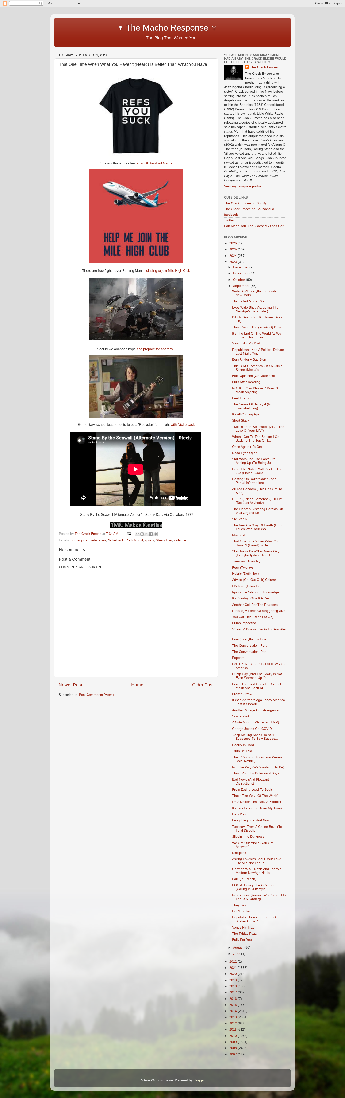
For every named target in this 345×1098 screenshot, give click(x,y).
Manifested (240, 535)
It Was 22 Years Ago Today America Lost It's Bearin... (258, 702)
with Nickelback (183, 424)
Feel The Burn (242, 398)
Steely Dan (164, 540)
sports (149, 540)
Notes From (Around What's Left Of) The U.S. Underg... (259, 897)
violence (180, 540)
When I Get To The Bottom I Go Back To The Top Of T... (255, 438)
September (241, 286)
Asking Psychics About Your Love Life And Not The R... (256, 860)
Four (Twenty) (242, 567)
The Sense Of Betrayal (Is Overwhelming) (251, 406)
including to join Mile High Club (167, 271)
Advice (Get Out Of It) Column (254, 580)
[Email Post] (129, 533)
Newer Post (70, 684)
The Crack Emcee (264, 67)
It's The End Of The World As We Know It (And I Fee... (256, 335)
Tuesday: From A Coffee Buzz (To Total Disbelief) (257, 828)
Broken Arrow (242, 694)
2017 (233, 992)
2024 (233, 256)
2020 (233, 974)
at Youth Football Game (154, 163)
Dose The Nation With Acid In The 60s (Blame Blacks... (257, 471)
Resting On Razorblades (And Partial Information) (254, 481)
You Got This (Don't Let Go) (252, 617)
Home (137, 684)
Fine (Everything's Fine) (250, 639)
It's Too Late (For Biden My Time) (257, 808)
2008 (233, 1048)
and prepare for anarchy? (156, 349)
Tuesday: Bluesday (246, 561)
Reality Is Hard (243, 745)
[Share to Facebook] (151, 534)
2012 (233, 1023)
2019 (233, 980)
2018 (233, 986)
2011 (233, 1029)
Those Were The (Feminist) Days (257, 327)
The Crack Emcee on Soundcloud (249, 209)
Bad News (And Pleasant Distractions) (250, 781)
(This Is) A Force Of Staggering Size (258, 611)
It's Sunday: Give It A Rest (251, 598)
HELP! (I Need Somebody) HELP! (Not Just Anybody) (257, 500)
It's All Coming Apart (247, 414)
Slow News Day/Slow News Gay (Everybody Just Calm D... (255, 553)
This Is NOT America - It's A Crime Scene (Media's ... (257, 367)
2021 (233, 967)
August (238, 947)
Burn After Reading (246, 382)
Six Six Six (239, 519)
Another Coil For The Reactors (255, 604)
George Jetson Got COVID (252, 729)
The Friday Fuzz (244, 933)
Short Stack (240, 420)
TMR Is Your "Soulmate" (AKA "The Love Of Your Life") (258, 428)
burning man (80, 540)
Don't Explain (242, 911)
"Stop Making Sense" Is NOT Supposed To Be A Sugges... (255, 736)
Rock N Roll (134, 540)
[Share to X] (146, 534)
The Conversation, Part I (250, 651)
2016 (233, 998)
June (237, 954)
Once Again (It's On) (247, 447)
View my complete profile (242, 186)
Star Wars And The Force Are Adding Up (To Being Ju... (254, 461)
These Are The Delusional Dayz (255, 773)
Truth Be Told (242, 751)
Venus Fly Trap (243, 927)
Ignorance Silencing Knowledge (255, 592)
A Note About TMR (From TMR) (255, 722)
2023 (233, 262)
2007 (233, 1054)
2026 (233, 243)
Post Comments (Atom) (96, 694)
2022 (233, 961)
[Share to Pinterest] (155, 534)
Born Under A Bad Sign (249, 359)
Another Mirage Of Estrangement (256, 710)
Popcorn (238, 658)
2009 (233, 1042)
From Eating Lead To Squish (253, 789)
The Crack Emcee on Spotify (245, 203)
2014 (233, 1011)
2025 (233, 249)
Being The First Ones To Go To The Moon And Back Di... (258, 686)
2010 (233, 1036)
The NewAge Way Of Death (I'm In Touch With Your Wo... (257, 527)
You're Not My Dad (246, 343)
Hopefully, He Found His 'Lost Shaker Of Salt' (254, 919)
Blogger (199, 1080)
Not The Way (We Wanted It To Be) (258, 767)
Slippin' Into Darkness (248, 836)
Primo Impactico (244, 623)
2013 (233, 1017)
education (98, 540)
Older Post (203, 684)
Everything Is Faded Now (250, 820)
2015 (233, 1005)
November (241, 273)
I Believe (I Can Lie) (246, 586)
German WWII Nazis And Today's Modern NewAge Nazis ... (256, 871)
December (241, 267)
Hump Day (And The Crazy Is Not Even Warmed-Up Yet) (257, 676)
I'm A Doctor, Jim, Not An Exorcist (256, 802)
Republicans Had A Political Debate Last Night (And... (258, 351)
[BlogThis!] (142, 534)
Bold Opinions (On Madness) (253, 376)
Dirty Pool (239, 814)
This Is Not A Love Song (250, 301)
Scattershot (240, 716)
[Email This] (137, 534)
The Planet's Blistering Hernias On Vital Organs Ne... (257, 511)
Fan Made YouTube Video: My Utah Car (254, 226)
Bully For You (242, 940)
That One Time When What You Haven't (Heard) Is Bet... (255, 543)
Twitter (229, 220)
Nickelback (116, 540)
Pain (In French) (244, 879)
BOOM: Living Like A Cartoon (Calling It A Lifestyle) (253, 887)
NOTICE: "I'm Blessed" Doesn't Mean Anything (255, 390)
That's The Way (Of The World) (255, 795)
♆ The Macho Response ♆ (139, 27)
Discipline (239, 853)
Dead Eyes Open (244, 453)
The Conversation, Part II (250, 645)
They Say (239, 905)
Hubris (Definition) (245, 573)
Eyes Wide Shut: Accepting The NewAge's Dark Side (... (255, 309)
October (239, 279)
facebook (231, 214)
